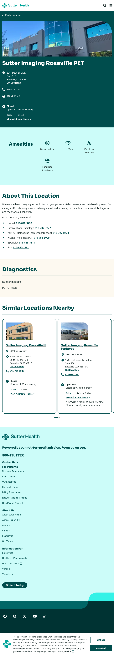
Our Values (7, 541)
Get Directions (14, 82)
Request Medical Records (14, 497)
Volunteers (7, 574)
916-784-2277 (72, 374)
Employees (7, 552)
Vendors (6, 568)
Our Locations (9, 481)
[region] (57, 644)
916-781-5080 (17, 370)
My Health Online (10, 487)
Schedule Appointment (13, 471)
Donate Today (15, 585)
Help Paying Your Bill (12, 503)
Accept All (101, 648)
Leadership (7, 535)
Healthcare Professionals (14, 558)
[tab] (56, 417)
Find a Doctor (8, 476)
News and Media (12, 563)
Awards (6, 525)
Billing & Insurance (11, 492)
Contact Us (8, 462)
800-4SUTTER (13, 455)
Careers (6, 530)
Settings (101, 639)
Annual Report (11, 519)
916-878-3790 (13, 89)
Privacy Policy (66, 651)
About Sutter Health (11, 514)
